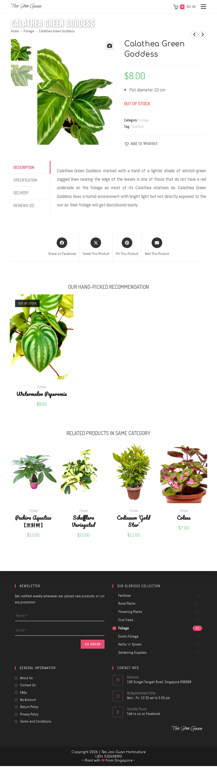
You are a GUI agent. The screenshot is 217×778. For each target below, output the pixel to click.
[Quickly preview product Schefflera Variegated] (104, 450)
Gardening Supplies (132, 652)
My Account (28, 699)
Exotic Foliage (128, 636)
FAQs (23, 692)
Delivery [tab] (21, 193)
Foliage (143, 120)
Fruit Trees (125, 620)
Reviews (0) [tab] (23, 205)
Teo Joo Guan (26, 6)
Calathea (137, 126)
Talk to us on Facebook (143, 713)
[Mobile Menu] (201, 7)
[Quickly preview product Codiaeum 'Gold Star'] (154, 450)
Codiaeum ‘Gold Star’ (133, 521)
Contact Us (28, 685)
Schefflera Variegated (83, 521)
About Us (26, 678)
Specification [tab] (25, 180)
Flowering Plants (130, 611)
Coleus (184, 517)
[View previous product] (194, 34)
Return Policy (29, 707)
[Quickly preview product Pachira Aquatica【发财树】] (54, 450)
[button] (109, 46)
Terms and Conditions (35, 721)
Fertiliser (124, 595)
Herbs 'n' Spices (130, 644)
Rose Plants (126, 603)
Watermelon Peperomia (41, 393)
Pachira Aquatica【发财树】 (33, 521)
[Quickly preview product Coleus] (204, 450)
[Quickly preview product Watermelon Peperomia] (70, 303)
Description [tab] (23, 167)
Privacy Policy (29, 714)
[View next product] (202, 34)
